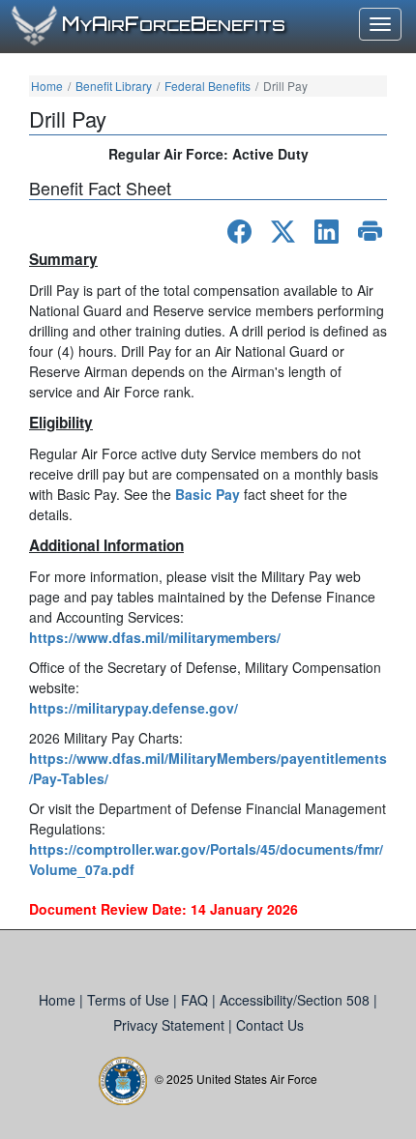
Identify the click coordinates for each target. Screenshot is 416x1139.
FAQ (196, 999)
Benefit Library (113, 85)
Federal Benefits (207, 85)
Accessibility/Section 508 (296, 999)
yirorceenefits (173, 25)
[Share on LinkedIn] (326, 231)
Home (47, 85)
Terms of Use (130, 999)
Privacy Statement (170, 1025)
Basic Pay (207, 494)
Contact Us (270, 1025)
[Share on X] (283, 231)
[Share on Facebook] (239, 231)
